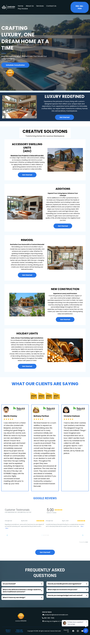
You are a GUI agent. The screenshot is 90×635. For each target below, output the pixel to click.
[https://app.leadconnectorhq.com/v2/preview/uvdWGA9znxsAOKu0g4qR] (8, 7)
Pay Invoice (23, 8)
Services (40, 6)
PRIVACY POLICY (8, 631)
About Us (30, 6)
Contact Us (51, 6)
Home (20, 6)
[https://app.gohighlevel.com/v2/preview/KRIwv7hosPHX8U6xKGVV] (21, 616)
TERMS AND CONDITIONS (19, 631)
